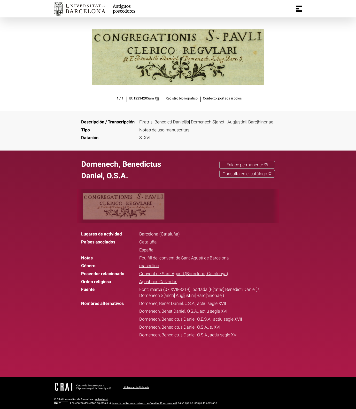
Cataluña (148, 242)
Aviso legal (101, 399)
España (146, 250)
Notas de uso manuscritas (164, 130)
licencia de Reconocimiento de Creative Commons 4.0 (144, 403)
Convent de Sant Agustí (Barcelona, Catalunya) (183, 273)
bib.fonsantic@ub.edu (136, 387)
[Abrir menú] (299, 9)
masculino (149, 265)
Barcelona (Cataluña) (159, 234)
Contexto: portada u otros (222, 98)
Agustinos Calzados (158, 281)
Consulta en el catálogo (245, 173)
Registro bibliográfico (182, 98)
